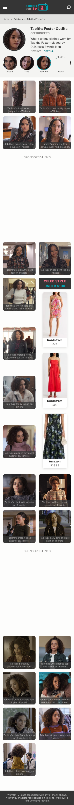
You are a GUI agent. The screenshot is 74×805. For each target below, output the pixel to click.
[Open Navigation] (5, 7)
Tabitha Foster (35, 19)
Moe (26, 71)
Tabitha (44, 71)
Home (6, 19)
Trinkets (18, 19)
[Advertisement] (37, 199)
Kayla (61, 71)
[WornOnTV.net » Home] (37, 7)
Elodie (10, 71)
